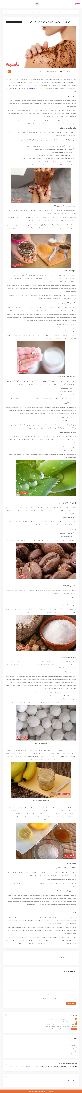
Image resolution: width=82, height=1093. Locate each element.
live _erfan (74, 1029)
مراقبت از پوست (65, 12)
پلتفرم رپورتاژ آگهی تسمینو (71, 1045)
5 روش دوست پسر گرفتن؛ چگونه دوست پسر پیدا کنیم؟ (61, 1021)
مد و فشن (27, 1067)
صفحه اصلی (73, 12)
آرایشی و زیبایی (19, 1067)
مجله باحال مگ (73, 1042)
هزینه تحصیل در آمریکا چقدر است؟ (60, 1029)
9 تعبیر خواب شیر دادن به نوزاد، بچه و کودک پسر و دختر (57, 1026)
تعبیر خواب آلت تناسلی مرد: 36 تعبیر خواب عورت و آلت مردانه (58, 1019)
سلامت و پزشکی (35, 1067)
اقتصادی (75, 1048)
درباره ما (72, 1082)
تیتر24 (75, 1051)
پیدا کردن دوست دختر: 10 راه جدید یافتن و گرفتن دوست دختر (58, 1024)
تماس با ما (71, 1080)
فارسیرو (31, 88)
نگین (67, 71)
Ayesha (75, 1026)
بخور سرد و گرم (73, 1054)
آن (70, 923)
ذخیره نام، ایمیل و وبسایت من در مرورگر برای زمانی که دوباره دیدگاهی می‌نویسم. (55, 999)
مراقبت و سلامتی (56, 12)
